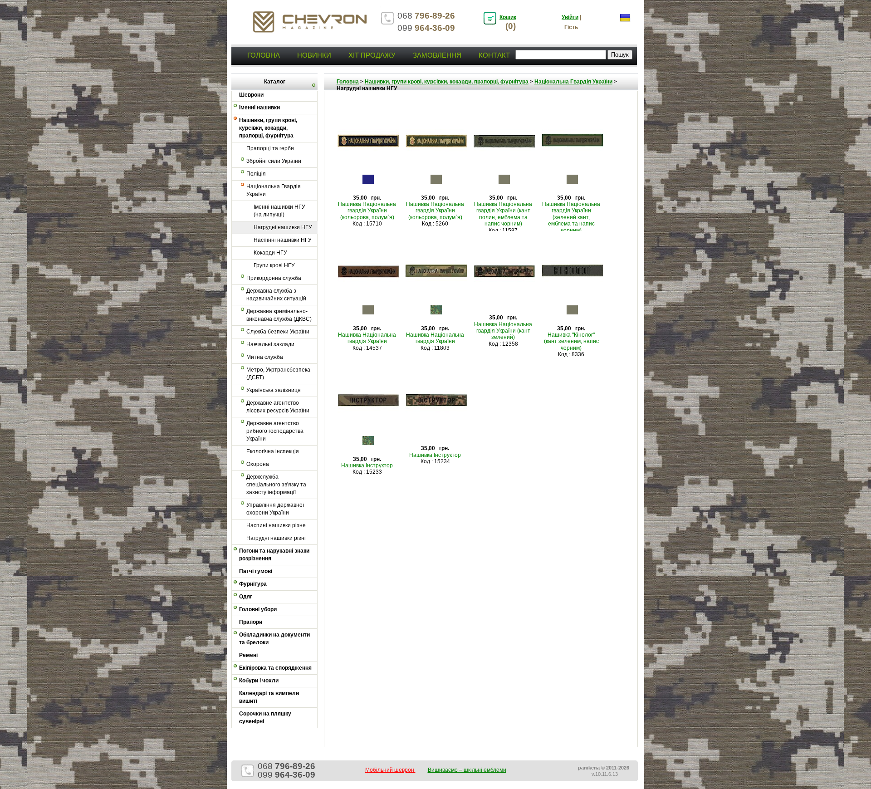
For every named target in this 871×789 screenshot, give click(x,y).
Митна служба (264, 357)
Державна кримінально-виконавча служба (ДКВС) (279, 315)
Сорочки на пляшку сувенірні (265, 718)
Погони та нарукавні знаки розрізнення (274, 555)
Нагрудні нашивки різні (276, 538)
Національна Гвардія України (273, 190)
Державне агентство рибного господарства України (274, 431)
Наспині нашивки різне (276, 525)
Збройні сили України (273, 161)
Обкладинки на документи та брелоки (274, 639)
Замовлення (437, 55)
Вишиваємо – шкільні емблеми (467, 770)
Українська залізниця (273, 390)
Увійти (570, 17)
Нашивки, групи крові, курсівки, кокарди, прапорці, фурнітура (268, 128)
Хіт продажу (372, 55)
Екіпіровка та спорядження (275, 668)
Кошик (507, 17)
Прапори (250, 622)
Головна (263, 55)
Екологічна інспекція (272, 451)
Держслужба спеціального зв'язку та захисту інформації (276, 484)
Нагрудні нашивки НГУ (283, 227)
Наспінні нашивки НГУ (283, 240)
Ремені (248, 655)
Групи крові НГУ (274, 265)
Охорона (257, 464)
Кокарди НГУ (270, 253)
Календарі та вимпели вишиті (269, 697)
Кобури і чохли (259, 680)
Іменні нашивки (259, 107)
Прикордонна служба (273, 278)
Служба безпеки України (277, 331)
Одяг (245, 596)
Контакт (494, 55)
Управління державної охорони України (275, 509)
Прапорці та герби (270, 148)
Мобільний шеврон (390, 770)
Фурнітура (253, 584)
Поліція (256, 174)
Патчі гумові (255, 571)
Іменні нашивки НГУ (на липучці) (279, 211)
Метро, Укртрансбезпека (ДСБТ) (278, 374)
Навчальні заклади (270, 344)
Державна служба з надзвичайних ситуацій (276, 295)
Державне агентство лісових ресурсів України (277, 407)
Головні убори (258, 609)
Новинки (314, 55)
